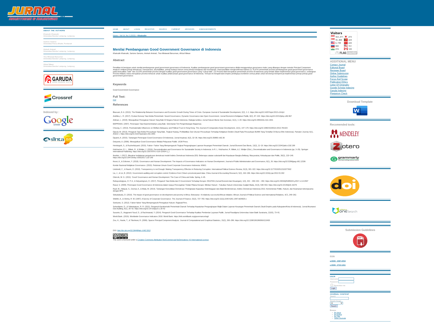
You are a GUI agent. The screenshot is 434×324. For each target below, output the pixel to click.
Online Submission (339, 73)
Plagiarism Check (338, 93)
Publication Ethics (339, 82)
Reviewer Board (338, 70)
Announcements (207, 29)
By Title (337, 316)
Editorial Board (337, 67)
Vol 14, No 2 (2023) (128, 36)
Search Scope (335, 301)
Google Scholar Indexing (342, 87)
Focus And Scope (339, 79)
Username (334, 279)
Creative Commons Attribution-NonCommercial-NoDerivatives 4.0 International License (173, 240)
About (126, 29)
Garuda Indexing (338, 90)
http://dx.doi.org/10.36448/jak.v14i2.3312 (134, 230)
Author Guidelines (339, 76)
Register (149, 29)
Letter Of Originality (339, 85)
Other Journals (340, 318)
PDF (114, 100)
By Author (338, 314)
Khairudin (142, 36)
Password (334, 282)
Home (115, 29)
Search (333, 296)
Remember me (339, 285)
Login (137, 29)
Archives (189, 29)
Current (175, 29)
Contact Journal (338, 64)
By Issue (337, 313)
